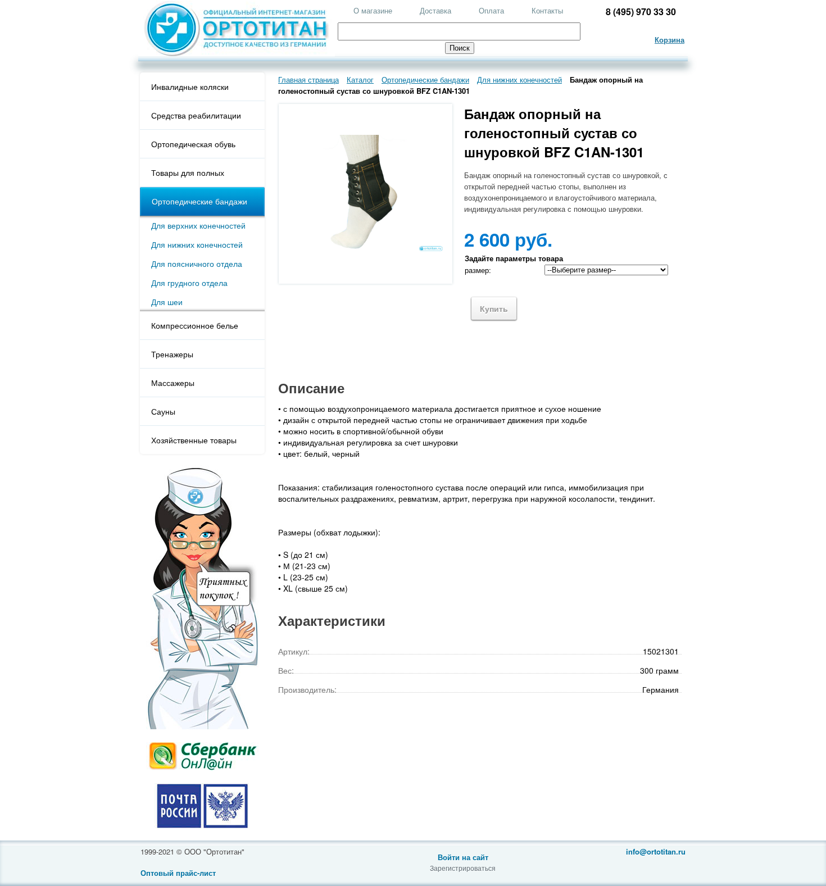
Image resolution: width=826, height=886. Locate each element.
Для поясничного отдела (196, 263)
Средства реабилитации (196, 115)
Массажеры (172, 382)
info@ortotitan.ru (656, 851)
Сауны (163, 411)
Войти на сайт (463, 857)
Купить (494, 308)
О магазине (372, 10)
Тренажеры (172, 354)
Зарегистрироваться (463, 868)
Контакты (547, 10)
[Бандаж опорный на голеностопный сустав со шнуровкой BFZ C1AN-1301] (365, 249)
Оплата (491, 10)
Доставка (435, 10)
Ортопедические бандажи (199, 201)
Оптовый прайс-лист (178, 872)
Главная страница (308, 79)
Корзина (669, 39)
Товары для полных (187, 172)
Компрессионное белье (194, 325)
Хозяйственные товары (194, 440)
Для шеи (167, 301)
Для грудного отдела (189, 282)
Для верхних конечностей (198, 225)
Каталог (360, 79)
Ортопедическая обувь (193, 143)
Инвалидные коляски (190, 86)
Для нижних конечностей (197, 244)
